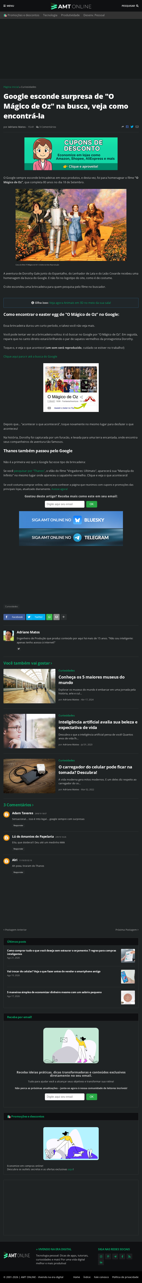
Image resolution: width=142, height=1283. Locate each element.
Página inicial (11, 87)
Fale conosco (101, 1277)
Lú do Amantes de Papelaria (33, 836)
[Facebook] (127, 126)
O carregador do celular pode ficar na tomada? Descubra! (95, 769)
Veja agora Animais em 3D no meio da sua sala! (80, 303)
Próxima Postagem (126, 929)
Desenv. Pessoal (94, 15)
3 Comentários (47, 126)
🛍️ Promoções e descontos (21, 15)
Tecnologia (50, 15)
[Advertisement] (71, 49)
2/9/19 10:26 (60, 837)
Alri (14, 860)
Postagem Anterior (16, 929)
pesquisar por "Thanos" (29, 471)
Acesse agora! (59, 489)
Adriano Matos (28, 632)
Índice (87, 1277)
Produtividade (70, 15)
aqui (70, 1169)
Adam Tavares (22, 813)
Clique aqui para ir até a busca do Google (30, 356)
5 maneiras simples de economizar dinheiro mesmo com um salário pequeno (54, 992)
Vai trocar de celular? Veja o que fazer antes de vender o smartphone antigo (53, 971)
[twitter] (19, 649)
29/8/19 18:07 (41, 813)
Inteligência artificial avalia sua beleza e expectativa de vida (98, 724)
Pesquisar (128, 5)
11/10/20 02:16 (25, 860)
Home (76, 1277)
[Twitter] (132, 126)
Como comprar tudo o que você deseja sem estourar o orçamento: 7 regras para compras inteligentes (61, 952)
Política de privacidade (125, 1277)
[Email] (137, 126)
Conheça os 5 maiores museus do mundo (92, 679)
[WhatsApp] (49, 617)
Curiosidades (28, 87)
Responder (18, 825)
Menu (10, 5)
